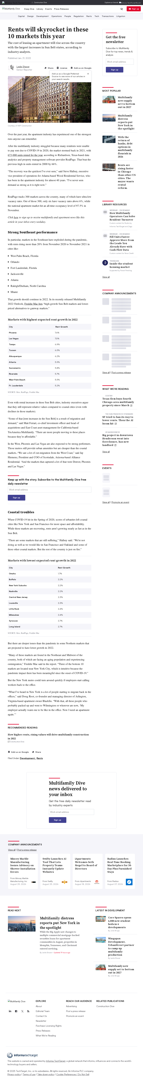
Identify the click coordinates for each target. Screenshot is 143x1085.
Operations (56, 16)
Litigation (120, 16)
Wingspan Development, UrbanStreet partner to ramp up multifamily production (121, 947)
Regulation (79, 16)
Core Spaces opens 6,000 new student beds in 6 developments (119, 922)
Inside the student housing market (121, 265)
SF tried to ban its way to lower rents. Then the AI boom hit (117, 420)
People (68, 16)
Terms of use (29, 1074)
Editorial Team (43, 1011)
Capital (21, 16)
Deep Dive (29, 9)
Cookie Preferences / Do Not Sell (72, 1074)
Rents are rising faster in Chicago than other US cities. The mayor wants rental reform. (127, 176)
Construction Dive (40, 2)
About (39, 1006)
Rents (89, 16)
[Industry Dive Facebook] (16, 1011)
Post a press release (121, 372)
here (16, 217)
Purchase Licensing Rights (49, 1025)
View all (106, 277)
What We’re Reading (46, 1035)
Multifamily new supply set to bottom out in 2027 (126, 102)
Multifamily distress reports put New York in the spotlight (126, 122)
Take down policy (45, 1074)
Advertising (71, 1006)
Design (30, 16)
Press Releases (61, 9)
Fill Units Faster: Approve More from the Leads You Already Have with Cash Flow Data (122, 243)
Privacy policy (14, 1074)
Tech (97, 16)
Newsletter (41, 1021)
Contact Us (41, 1016)
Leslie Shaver (22, 66)
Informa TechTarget (55, 1061)
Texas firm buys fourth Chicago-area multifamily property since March (118, 402)
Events (48, 9)
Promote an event (120, 502)
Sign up (135, 9)
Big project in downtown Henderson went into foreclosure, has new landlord (117, 440)
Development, (28, 758)
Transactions (108, 16)
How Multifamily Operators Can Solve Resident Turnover (122, 216)
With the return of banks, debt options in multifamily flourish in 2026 (125, 146)
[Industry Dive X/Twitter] (22, 1011)
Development (42, 16)
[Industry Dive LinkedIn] (10, 1011)
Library (40, 9)
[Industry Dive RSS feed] (28, 1011)
